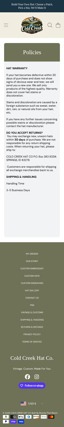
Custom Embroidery (32, 268)
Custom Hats (32, 275)
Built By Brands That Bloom (45, 413)
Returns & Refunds (32, 327)
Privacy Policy (32, 334)
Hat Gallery (32, 290)
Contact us (32, 297)
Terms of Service (32, 341)
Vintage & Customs (32, 312)
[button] (6, 25)
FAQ (32, 305)
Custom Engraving (32, 283)
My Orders (32, 253)
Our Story (32, 261)
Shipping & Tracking (32, 319)
